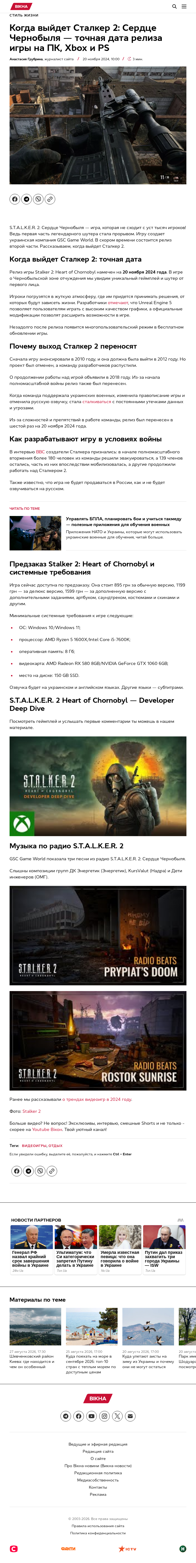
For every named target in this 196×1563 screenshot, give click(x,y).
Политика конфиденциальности (98, 1533)
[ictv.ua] (127, 1549)
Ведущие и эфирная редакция (98, 1444)
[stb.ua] (14, 1549)
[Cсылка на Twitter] (117, 1416)
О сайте (98, 1458)
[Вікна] (21, 6)
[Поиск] (174, 6)
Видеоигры (34, 1146)
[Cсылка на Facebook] (78, 1416)
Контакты (98, 1487)
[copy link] (50, 199)
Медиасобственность (98, 1480)
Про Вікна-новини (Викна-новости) (98, 1466)
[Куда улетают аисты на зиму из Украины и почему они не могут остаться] (148, 1326)
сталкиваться (96, 401)
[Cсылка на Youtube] (91, 1416)
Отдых (56, 1146)
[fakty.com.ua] (68, 1549)
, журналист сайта (42, 59)
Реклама (98, 1494)
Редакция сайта (98, 1451)
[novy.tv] (182, 1549)
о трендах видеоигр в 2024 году (96, 1099)
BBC (40, 452)
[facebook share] (15, 199)
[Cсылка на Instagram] (104, 1416)
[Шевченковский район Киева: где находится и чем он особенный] (35, 1326)
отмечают (118, 302)
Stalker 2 (31, 1111)
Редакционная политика (98, 1473)
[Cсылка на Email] (130, 1416)
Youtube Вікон (47, 1129)
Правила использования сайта (98, 1526)
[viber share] (38, 199)
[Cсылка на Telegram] (65, 1416)
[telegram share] (26, 199)
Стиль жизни (24, 15)
